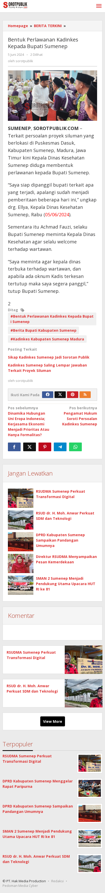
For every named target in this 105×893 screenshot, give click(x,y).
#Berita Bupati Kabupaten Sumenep (43, 330)
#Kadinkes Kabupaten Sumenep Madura (47, 339)
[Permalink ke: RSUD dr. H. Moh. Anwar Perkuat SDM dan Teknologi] (20, 520)
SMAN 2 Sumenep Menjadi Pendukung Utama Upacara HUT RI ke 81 (65, 583)
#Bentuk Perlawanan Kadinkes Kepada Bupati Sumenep (52, 319)
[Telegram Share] (60, 447)
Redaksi (57, 881)
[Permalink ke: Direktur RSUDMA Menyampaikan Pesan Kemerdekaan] (20, 563)
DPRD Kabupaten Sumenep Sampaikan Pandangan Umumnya (60, 540)
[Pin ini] (44, 447)
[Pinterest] (72, 394)
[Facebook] (47, 394)
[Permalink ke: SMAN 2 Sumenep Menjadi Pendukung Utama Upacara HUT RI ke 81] (20, 585)
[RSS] (85, 394)
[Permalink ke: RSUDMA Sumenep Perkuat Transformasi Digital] (20, 498)
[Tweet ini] (29, 447)
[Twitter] (60, 394)
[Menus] (98, 6)
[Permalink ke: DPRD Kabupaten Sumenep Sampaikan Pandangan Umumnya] (20, 541)
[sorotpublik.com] (25, 4)
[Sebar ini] (14, 447)
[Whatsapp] (75, 447)
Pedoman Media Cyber (20, 885)
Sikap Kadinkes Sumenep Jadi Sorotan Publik (48, 357)
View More (52, 721)
